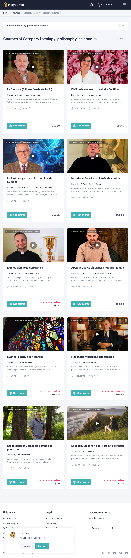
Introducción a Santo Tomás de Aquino (95, 178)
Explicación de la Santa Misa (25, 267)
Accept (42, 546)
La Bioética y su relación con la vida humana (29, 180)
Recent (122, 39)
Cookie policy (40, 538)
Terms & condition (54, 518)
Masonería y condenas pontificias (92, 356)
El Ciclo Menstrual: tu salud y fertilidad (95, 89)
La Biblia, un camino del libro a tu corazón (97, 445)
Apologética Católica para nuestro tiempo (97, 267)
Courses (16, 13)
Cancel (26, 546)
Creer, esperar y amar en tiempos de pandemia (29, 447)
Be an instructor (10, 518)
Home (6, 13)
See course (19, 125)
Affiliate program (10, 523)
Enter (109, 4)
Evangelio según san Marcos (25, 356)
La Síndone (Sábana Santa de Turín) (29, 89)
